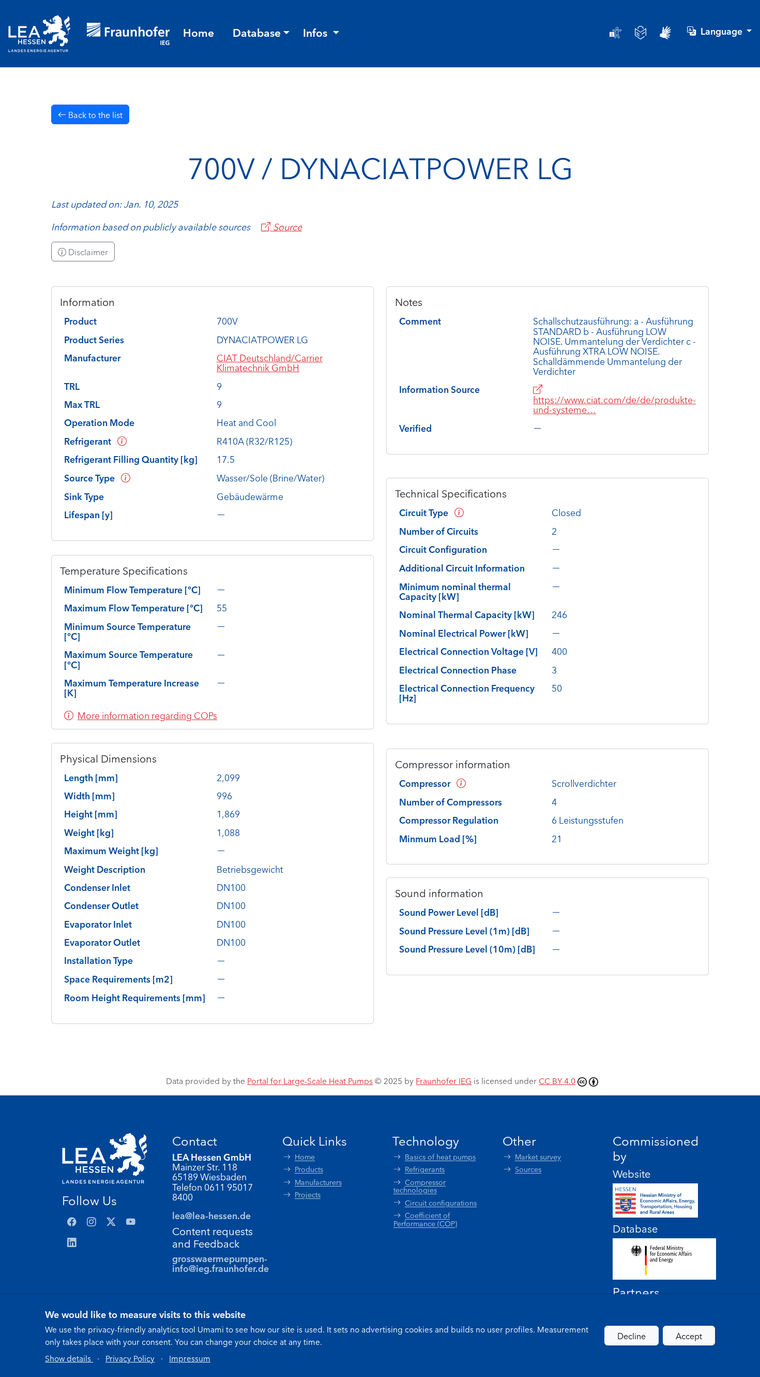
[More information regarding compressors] (461, 783)
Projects (308, 1194)
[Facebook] (72, 1222)
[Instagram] (91, 1222)
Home (305, 1157)
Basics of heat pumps (440, 1157)
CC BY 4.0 (557, 1080)
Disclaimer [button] (87, 251)
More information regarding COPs (147, 715)
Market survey (538, 1157)
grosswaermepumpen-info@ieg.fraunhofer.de (220, 1263)
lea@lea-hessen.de (211, 1215)
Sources (528, 1169)
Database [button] (257, 32)
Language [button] (722, 30)
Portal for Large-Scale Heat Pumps (310, 1080)
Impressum (189, 1358)
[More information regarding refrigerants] (122, 440)
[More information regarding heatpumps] (125, 477)
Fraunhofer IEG (444, 1080)
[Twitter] (111, 1222)
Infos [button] (316, 32)
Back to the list (94, 114)
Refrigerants (425, 1169)
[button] (69, 1358)
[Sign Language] (665, 32)
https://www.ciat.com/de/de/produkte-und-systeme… (614, 404)
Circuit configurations (441, 1203)
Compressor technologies (419, 1186)
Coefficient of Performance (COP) (425, 1219)
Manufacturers (318, 1182)
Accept (689, 1335)
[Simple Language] (640, 32)
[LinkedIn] (72, 1242)
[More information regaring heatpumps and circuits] (459, 512)
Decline (631, 1335)
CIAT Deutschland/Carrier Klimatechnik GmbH (270, 362)
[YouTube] (130, 1222)
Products (309, 1169)
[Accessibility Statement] (615, 32)
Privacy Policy (130, 1358)
